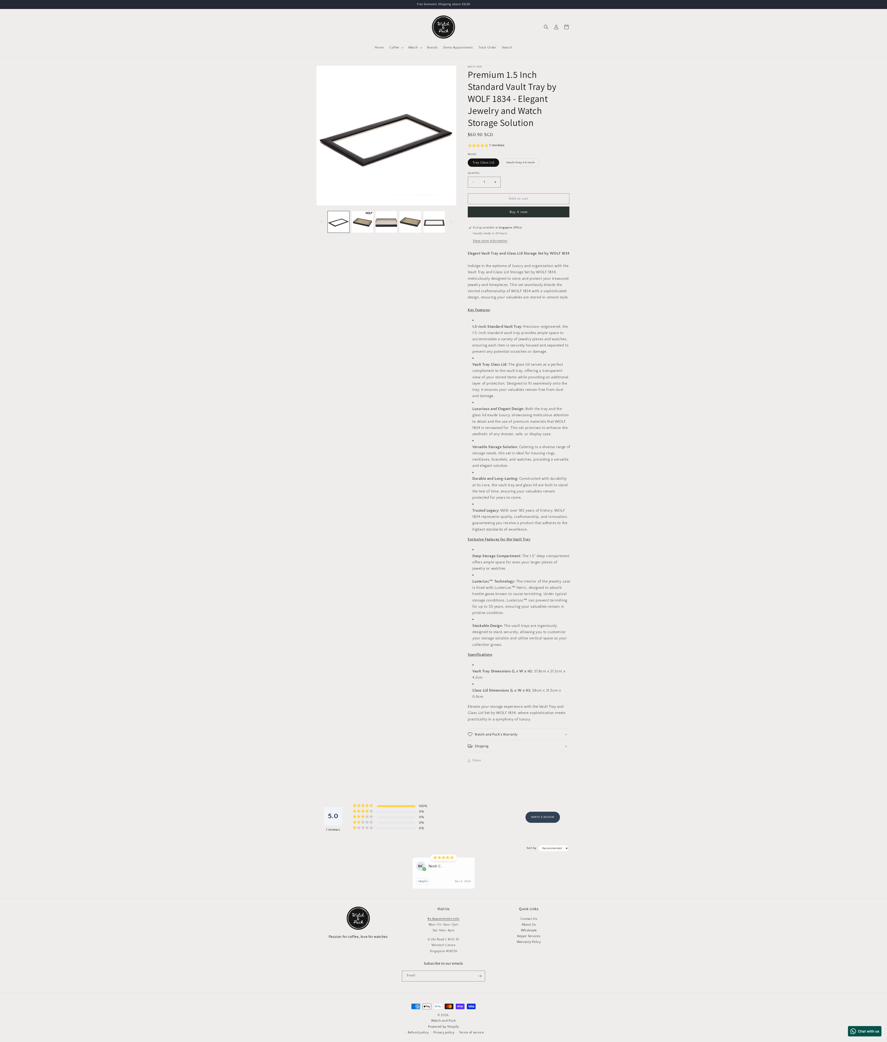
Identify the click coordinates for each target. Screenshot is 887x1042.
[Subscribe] (480, 976)
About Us (529, 925)
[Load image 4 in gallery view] (410, 222)
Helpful (423, 881)
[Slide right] (451, 222)
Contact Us (528, 919)
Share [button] (476, 760)
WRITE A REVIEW (542, 817)
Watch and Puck (443, 1021)
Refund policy (418, 1032)
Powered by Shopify (443, 1027)
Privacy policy (444, 1032)
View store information (490, 241)
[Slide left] (321, 222)
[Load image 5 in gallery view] (434, 222)
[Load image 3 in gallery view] (386, 222)
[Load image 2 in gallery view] (362, 222)
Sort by (531, 848)
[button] (395, 47)
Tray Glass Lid (483, 162)
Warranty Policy (529, 942)
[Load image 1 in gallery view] (338, 222)
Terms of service (471, 1032)
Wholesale (529, 930)
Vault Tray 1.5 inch (523, 164)
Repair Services (528, 936)
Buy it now (519, 212)
